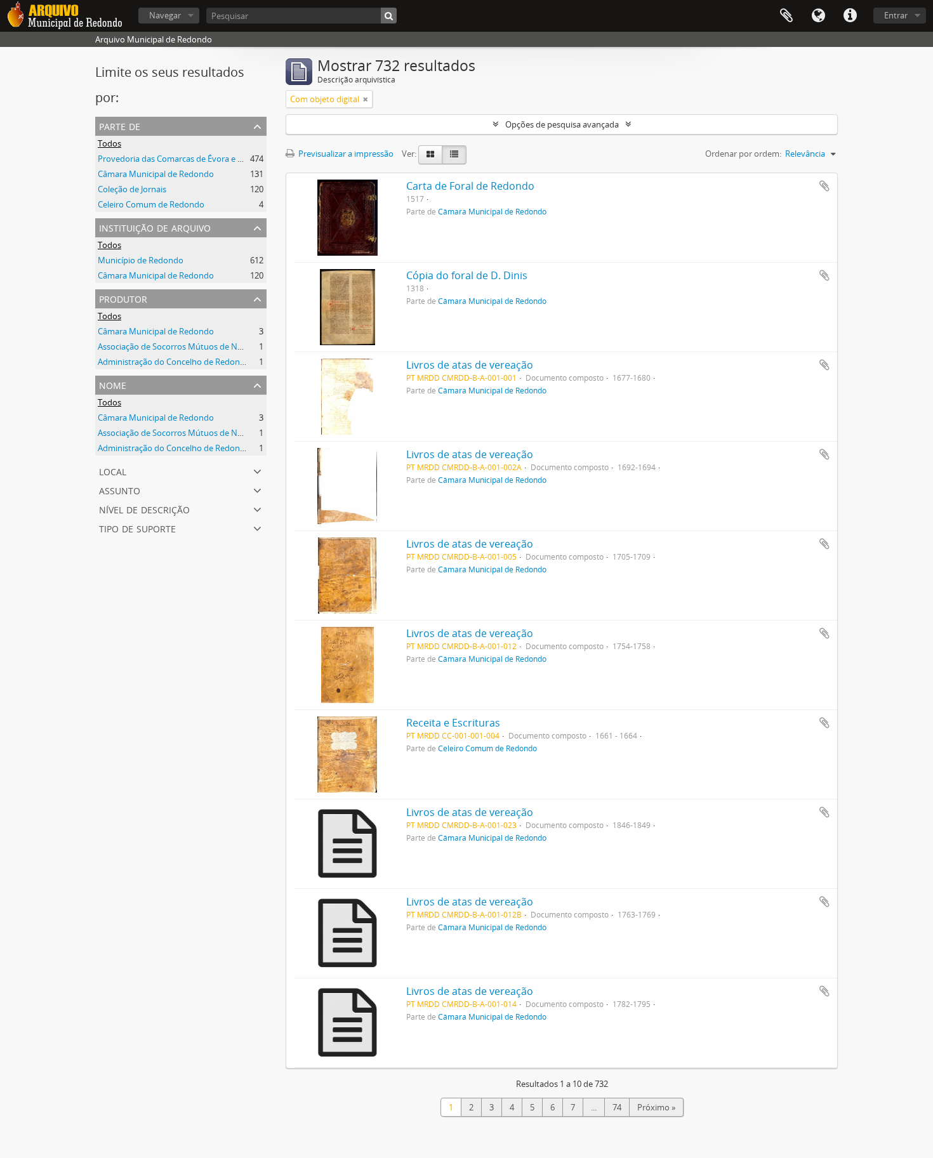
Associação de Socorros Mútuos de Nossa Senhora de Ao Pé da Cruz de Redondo (250, 346)
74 (616, 1107)
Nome (112, 384)
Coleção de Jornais (132, 189)
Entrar (896, 15)
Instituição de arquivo (155, 226)
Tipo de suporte (137, 527)
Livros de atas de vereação (469, 365)
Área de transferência (786, 16)
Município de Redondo (140, 260)
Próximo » (656, 1107)
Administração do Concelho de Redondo (174, 361)
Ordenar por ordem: (743, 153)
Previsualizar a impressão (345, 153)
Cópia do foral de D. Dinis (466, 275)
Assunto (119, 489)
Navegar (165, 15)
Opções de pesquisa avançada (562, 124)
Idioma (818, 16)
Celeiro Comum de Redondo (151, 204)
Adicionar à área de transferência (824, 186)
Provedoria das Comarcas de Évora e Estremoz (185, 158)
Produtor (123, 297)
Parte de (119, 125)
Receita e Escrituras (453, 723)
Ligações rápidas (850, 16)
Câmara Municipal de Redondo (156, 174)
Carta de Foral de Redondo (470, 186)
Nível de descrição (144, 508)
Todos (109, 143)
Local (112, 470)
